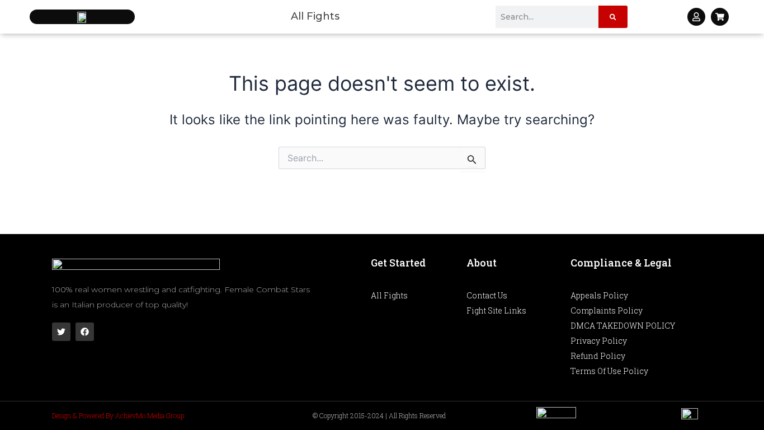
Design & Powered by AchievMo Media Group (118, 415)
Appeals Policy (599, 295)
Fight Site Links (496, 310)
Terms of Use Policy (609, 371)
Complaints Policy (606, 310)
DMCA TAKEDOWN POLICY (622, 325)
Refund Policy (597, 355)
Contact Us (486, 295)
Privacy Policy (598, 340)
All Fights (315, 16)
